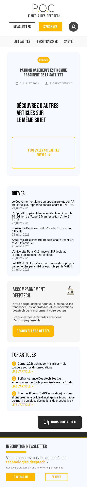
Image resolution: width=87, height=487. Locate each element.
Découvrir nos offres (33, 331)
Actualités (22, 41)
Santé (68, 41)
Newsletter (22, 26)
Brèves (43, 60)
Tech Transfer (47, 41)
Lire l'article (21, 371)
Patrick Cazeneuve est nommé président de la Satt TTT (43, 72)
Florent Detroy (61, 83)
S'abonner (50, 26)
